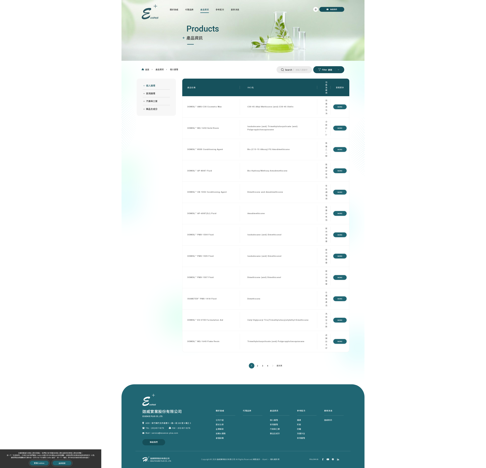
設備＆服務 (221, 433)
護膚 (299, 420)
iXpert (264, 459)
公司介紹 (220, 420)
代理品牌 (189, 9)
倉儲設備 (220, 438)
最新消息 (235, 9)
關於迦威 (174, 9)
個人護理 (174, 69)
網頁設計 (256, 459)
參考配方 (220, 9)
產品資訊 (204, 9)
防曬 (299, 429)
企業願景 (220, 429)
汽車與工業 (151, 101)
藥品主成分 (151, 109)
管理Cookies (39, 463)
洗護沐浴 (301, 433)
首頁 (147, 69)
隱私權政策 (275, 459)
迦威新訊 (328, 420)
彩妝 (299, 424)
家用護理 (150, 93)
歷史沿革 (220, 424)
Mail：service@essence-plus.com (162, 433)
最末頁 (279, 366)
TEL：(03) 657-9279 (155, 428)
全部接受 (62, 463)
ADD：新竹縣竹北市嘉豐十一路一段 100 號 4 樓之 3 (168, 423)
